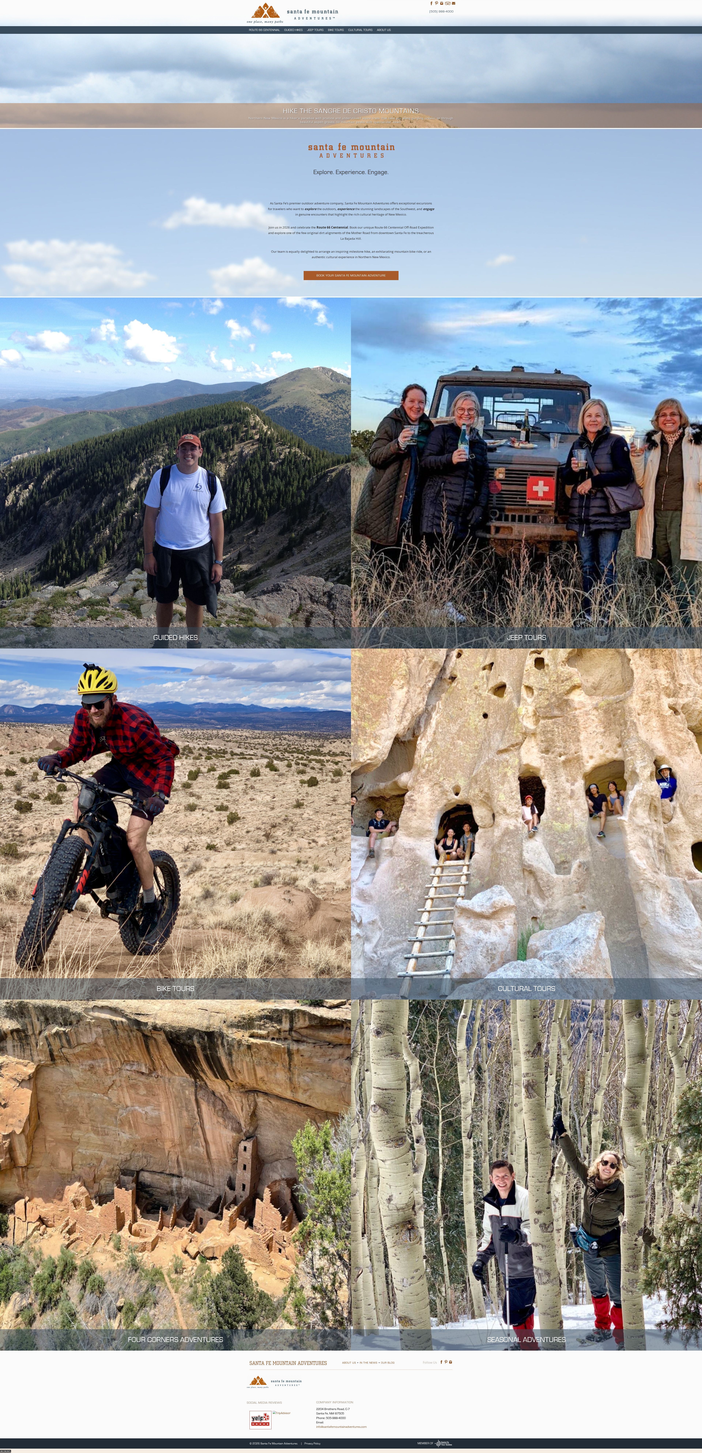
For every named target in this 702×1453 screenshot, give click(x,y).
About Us (384, 29)
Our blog (388, 1362)
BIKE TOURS (336, 29)
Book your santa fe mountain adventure (351, 275)
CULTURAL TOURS (360, 29)
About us (349, 1362)
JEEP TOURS (315, 29)
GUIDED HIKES (293, 29)
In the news (368, 1362)
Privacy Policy (312, 1443)
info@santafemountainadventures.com (341, 1426)
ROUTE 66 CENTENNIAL (264, 29)
